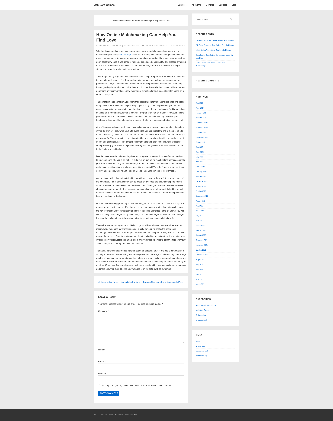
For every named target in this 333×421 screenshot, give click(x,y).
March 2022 (200, 225)
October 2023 (201, 132)
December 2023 (202, 123)
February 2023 (201, 172)
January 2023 (201, 176)
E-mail (101, 362)
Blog (234, 5)
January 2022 (201, 235)
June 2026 (200, 108)
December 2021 (202, 240)
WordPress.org (201, 356)
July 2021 (199, 265)
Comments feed (202, 351)
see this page (125, 55)
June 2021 (200, 270)
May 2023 (199, 157)
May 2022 (199, 216)
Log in (198, 341)
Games (181, 5)
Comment (103, 311)
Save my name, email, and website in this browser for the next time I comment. (137, 385)
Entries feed (200, 346)
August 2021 (200, 260)
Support (223, 5)
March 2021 (200, 284)
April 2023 (199, 162)
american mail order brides (206, 305)
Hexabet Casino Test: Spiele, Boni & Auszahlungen (215, 40)
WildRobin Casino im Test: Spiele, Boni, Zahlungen (215, 45)
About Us (196, 5)
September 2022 (202, 196)
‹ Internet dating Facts (108, 282)
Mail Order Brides (202, 310)
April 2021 (199, 279)
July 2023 (199, 147)
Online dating (201, 315)
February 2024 (201, 113)
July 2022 (199, 206)
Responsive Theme (131, 415)
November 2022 (202, 186)
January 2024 (201, 118)
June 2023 (200, 152)
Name (101, 350)
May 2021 (199, 274)
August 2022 (200, 201)
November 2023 (202, 128)
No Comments (179, 46)
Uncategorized (160, 46)
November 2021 (202, 245)
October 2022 (201, 191)
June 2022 (200, 211)
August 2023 (200, 142)
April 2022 (199, 221)
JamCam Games (104, 5)
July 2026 (199, 103)
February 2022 (201, 230)
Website (102, 373)
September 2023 (202, 137)
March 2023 (200, 167)
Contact (210, 5)
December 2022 (202, 181)
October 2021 (201, 250)
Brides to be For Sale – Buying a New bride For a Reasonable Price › (152, 282)
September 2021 (202, 255)
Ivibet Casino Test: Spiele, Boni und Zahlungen (213, 50)
